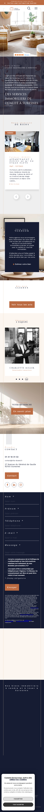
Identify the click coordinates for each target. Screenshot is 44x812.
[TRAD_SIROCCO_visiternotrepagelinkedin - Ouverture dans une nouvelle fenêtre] (14, 484)
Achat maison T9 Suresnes (21, 758)
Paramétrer (18, 799)
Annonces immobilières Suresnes (20, 722)
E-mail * (11, 533)
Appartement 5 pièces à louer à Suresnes (22, 767)
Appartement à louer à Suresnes (20, 708)
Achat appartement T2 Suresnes (20, 736)
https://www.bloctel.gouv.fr (26, 614)
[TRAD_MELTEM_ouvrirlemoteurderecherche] (28, 8)
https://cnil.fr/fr (34, 607)
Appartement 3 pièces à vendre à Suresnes (20, 739)
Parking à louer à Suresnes (21, 712)
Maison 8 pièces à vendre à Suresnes (22, 755)
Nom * (9, 497)
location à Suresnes (24, 85)
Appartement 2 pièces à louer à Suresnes (23, 760)
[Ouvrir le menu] (36, 8)
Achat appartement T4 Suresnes (20, 742)
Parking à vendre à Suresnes (22, 705)
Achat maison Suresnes (20, 702)
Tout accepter (18, 804)
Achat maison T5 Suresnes (21, 748)
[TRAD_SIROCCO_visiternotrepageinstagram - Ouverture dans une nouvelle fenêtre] (20, 484)
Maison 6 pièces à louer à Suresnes (21, 772)
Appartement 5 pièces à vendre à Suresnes (20, 746)
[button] (27, 196)
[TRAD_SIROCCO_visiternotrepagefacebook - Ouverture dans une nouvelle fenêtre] (7, 484)
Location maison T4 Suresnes (23, 770)
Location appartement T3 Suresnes (21, 764)
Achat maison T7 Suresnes (21, 753)
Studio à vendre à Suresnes (22, 704)
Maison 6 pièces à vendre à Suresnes (22, 750)
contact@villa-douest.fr (13, 460)
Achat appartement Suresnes (22, 700)
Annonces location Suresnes (22, 725)
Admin (35, 796)
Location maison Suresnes (21, 710)
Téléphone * (14, 521)
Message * (13, 545)
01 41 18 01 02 (11, 457)
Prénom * (12, 509)
